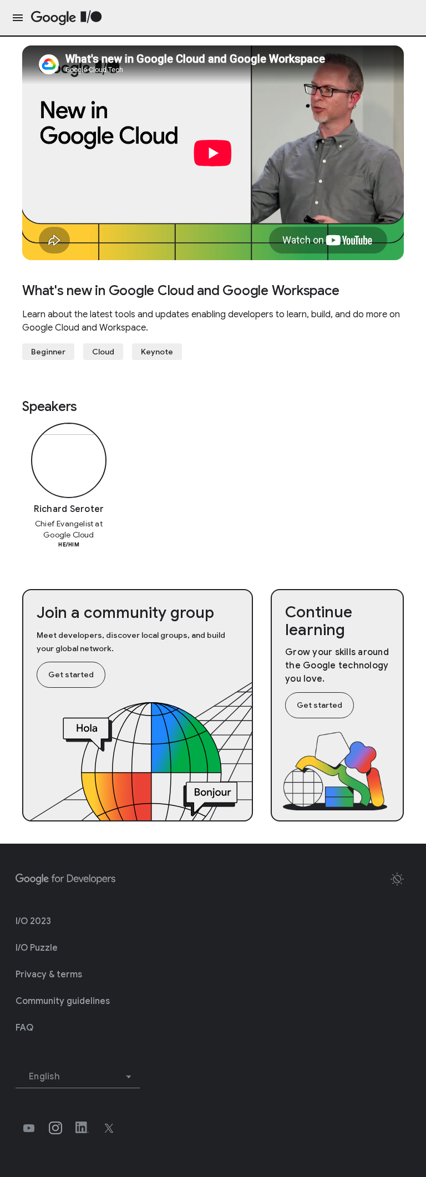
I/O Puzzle (37, 947)
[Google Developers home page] (65, 879)
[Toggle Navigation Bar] (15, 17)
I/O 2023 (33, 921)
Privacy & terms (49, 974)
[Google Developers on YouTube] (29, 1128)
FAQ (24, 1027)
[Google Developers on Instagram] (55, 1128)
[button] (397, 879)
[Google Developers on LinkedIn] (82, 1128)
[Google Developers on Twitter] (108, 1128)
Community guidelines (63, 1001)
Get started (71, 674)
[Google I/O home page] (66, 18)
